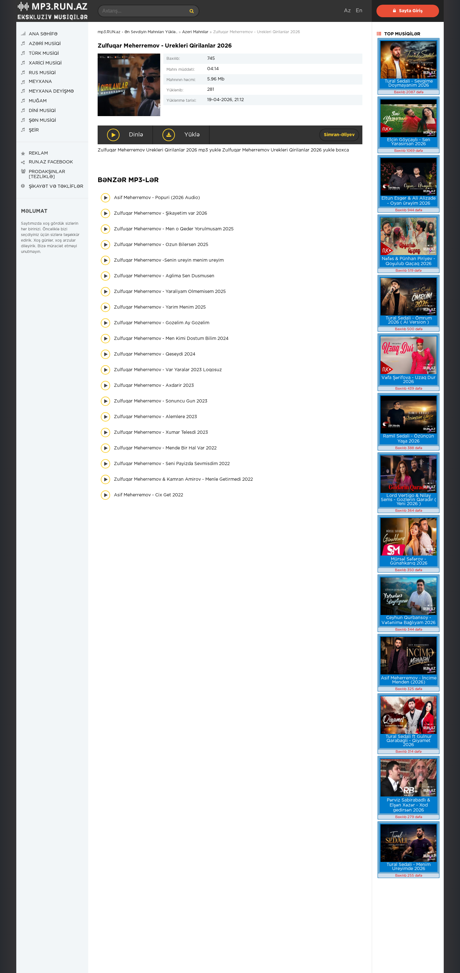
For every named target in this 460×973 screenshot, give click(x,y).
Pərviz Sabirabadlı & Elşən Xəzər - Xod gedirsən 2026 (408, 805)
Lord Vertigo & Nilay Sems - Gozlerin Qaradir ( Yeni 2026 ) (408, 500)
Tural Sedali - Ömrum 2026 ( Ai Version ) (409, 320)
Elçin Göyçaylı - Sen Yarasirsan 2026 (408, 142)
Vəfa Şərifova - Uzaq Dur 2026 (408, 380)
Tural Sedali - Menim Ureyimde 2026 (408, 867)
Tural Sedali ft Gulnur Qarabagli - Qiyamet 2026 (409, 741)
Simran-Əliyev (339, 135)
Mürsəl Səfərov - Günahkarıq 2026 (408, 561)
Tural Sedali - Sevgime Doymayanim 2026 (409, 83)
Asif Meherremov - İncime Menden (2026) (409, 680)
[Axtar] (191, 11)
